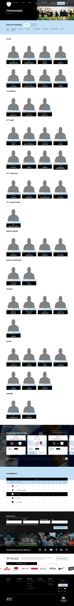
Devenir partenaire (61, 558)
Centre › (62, 28)
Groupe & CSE (29, 585)
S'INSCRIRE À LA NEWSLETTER (60, 527)
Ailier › (7, 30)
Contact (63, 581)
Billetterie (62, 585)
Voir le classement (62, 474)
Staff (33, 24)
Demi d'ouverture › (54, 28)
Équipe (26, 24)
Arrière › (13, 30)
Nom (7, 519)
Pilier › (7, 28)
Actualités (15, 2)
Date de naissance (44, 519)
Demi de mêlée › (45, 28)
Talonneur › (13, 28)
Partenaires (29, 583)
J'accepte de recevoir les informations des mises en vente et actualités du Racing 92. (22, 524)
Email (53, 519)
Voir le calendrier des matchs (59, 432)
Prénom (24, 519)
